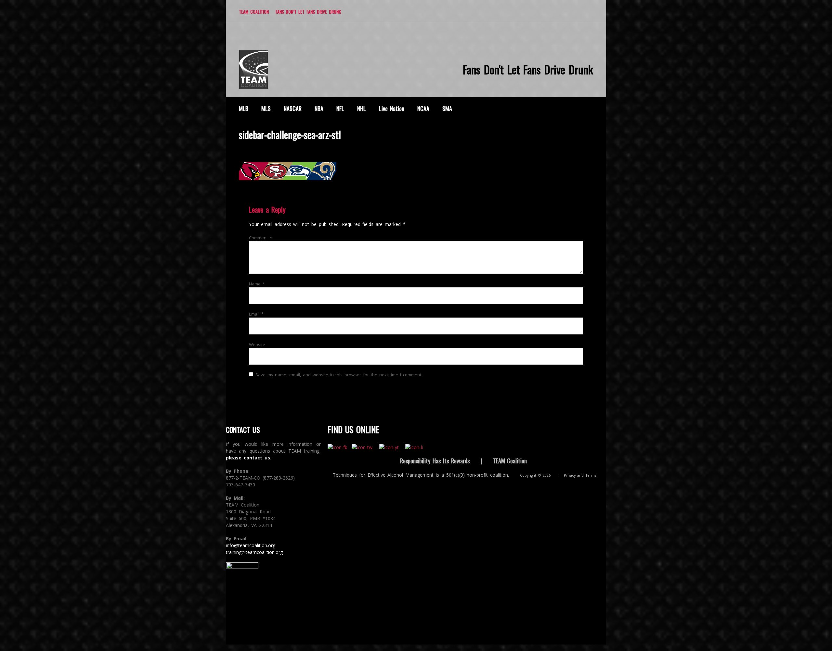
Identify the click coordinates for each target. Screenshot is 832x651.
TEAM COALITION (254, 11)
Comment (260, 238)
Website (257, 344)
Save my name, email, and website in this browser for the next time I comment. (338, 375)
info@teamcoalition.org (250, 545)
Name (257, 284)
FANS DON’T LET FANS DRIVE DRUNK (308, 11)
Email (256, 314)
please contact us (248, 458)
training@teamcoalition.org (254, 552)
